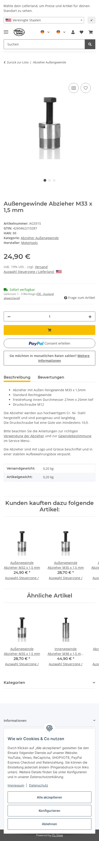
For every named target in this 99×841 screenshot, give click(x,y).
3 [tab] (54, 180)
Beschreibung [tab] (17, 377)
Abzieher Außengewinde (40, 238)
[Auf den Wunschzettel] (86, 88)
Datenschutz (38, 785)
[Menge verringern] (9, 316)
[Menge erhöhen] (90, 316)
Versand (41, 267)
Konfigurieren (49, 811)
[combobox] (43, 20)
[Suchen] (90, 44)
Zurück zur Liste (18, 62)
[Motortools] (19, 32)
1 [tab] (45, 180)
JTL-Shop (57, 835)
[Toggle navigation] (6, 30)
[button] (73, 32)
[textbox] (44, 20)
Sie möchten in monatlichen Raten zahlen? (49, 358)
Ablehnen (49, 824)
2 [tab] (49, 180)
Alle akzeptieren (49, 797)
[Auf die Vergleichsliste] (74, 88)
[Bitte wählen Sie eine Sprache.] (45, 32)
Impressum (16, 785)
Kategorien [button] (14, 682)
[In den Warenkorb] (7, 76)
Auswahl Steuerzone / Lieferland (29, 271)
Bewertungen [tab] (51, 377)
